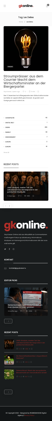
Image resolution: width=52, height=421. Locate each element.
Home (21, 22)
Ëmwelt (26, 132)
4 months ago (12, 311)
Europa (26, 142)
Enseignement (26, 137)
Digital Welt (26, 123)
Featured (10, 66)
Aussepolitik (26, 118)
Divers (26, 127)
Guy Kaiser (7, 92)
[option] (26, 186)
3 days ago (11, 196)
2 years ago (16, 92)
